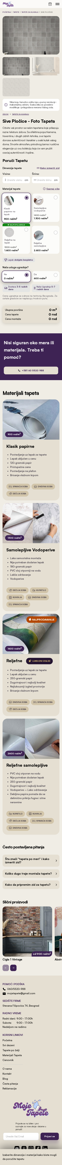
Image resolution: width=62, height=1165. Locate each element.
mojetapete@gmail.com (21, 993)
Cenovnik (8, 1060)
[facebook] (38, 1148)
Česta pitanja (10, 1083)
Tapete (16, 12)
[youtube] (17, 1148)
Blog (5, 1078)
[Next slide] (13, 968)
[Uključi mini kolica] (50, 4)
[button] (31, 861)
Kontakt (7, 1073)
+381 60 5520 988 (33, 370)
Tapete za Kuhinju (29, 12)
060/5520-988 (16, 989)
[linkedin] (45, 1148)
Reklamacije (10, 1088)
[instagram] (31, 1148)
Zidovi (6, 114)
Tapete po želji (11, 1050)
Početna (7, 12)
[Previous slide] (6, 968)
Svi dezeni (8, 1045)
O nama (7, 1068)
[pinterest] (24, 1148)
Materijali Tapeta (12, 1055)
